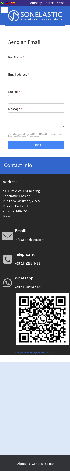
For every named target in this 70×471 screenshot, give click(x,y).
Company (35, 3)
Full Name (16, 57)
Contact (49, 3)
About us (23, 464)
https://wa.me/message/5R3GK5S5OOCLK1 (35, 352)
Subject (14, 91)
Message (15, 109)
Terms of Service (26, 136)
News (60, 3)
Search (50, 464)
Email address (18, 74)
